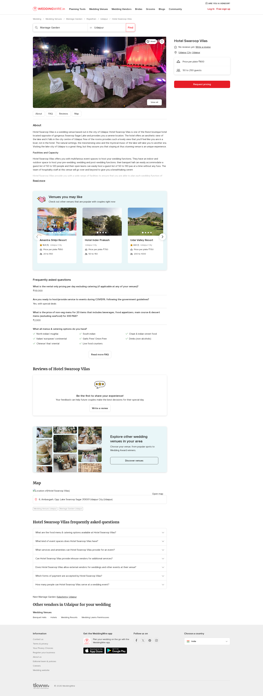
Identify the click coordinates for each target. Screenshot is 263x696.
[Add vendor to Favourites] (162, 41)
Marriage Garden (74, 19)
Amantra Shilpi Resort (53, 240)
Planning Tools (77, 9)
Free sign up (223, 9)
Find (130, 27)
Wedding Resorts (69, 617)
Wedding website (41, 670)
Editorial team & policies (44, 661)
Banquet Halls (39, 617)
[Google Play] (116, 653)
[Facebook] (136, 640)
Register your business (44, 652)
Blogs (162, 9)
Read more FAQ (100, 354)
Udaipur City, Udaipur (189, 52)
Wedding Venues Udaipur (45, 509)
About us (37, 657)
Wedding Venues (98, 9)
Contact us (38, 639)
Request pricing (202, 84)
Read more (39, 180)
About (38, 113)
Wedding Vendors (122, 9)
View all (154, 102)
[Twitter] (143, 640)
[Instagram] (156, 640)
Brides (138, 9)
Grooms (150, 9)
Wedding (37, 19)
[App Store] (94, 653)
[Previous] (37, 236)
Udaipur (104, 19)
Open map (157, 493)
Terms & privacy (40, 643)
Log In (211, 9)
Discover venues (134, 460)
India (193, 641)
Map (76, 113)
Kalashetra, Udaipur (67, 596)
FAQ (50, 113)
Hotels (54, 617)
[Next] (162, 236)
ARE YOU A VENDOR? (219, 3)
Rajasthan (92, 19)
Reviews (63, 113)
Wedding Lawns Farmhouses (95, 617)
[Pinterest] (150, 640)
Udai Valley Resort (141, 240)
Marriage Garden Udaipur (71, 509)
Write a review (100, 408)
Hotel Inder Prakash (97, 240)
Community (175, 9)
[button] (100, 395)
